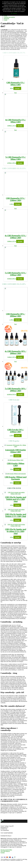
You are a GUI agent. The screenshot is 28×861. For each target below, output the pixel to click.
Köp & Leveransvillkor (6, 849)
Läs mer (17, 88)
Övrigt (5, 15)
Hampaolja (6, 18)
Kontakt (3, 852)
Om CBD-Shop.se (5, 851)
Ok (11, 13)
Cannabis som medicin (9, 17)
